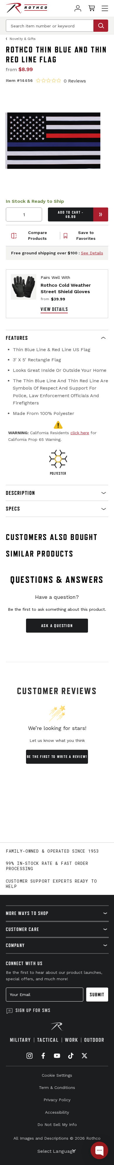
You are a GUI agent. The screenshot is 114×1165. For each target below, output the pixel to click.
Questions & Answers (57, 579)
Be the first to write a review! (57, 756)
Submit (97, 994)
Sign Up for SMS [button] (33, 1010)
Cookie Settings (57, 1075)
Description (20, 493)
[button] (57, 338)
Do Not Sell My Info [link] (57, 1124)
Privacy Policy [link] (57, 1099)
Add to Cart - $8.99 (70, 214)
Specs (13, 509)
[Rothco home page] (26, 8)
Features (17, 338)
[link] (78, 8)
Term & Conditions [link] (57, 1087)
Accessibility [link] (57, 1112)
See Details (92, 253)
